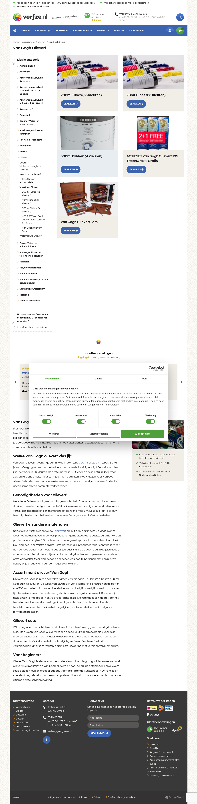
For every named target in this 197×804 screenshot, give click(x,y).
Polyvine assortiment (31, 268)
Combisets (25, 115)
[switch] (81, 421)
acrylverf (60, 531)
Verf (24, 30)
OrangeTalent (176, 797)
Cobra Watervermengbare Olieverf (30, 166)
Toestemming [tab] (52, 378)
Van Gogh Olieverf (34, 187)
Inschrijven (97, 733)
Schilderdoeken (28, 274)
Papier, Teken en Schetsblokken (28, 245)
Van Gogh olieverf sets (162, 776)
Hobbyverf (25, 146)
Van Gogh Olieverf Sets (32, 229)
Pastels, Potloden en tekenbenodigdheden (31, 254)
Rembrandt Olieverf (30, 174)
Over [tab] (144, 378)
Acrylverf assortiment (161, 752)
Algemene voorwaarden (62, 797)
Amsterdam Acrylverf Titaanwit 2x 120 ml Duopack (31, 90)
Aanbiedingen (27, 66)
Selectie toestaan (98, 433)
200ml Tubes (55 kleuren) (31, 193)
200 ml (96, 462)
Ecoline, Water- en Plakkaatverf (29, 123)
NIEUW (23, 152)
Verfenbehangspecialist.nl (122, 797)
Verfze (30, 17)
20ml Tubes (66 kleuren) (30, 202)
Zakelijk (119, 30)
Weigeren (54, 433)
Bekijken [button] (69, 104)
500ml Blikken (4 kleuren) (31, 210)
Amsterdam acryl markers (164, 768)
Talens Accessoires (30, 301)
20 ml (84, 462)
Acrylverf (25, 72)
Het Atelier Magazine (31, 140)
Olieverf (29, 157)
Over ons (135, 30)
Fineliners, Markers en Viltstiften (31, 132)
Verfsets (40, 30)
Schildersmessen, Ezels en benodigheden (34, 281)
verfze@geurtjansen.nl (60, 731)
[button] (46, 740)
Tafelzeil (24, 295)
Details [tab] (98, 378)
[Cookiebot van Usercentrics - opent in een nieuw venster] (150, 368)
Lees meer (28, 391)
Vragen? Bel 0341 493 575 (143, 17)
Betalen (20, 719)
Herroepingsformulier (27, 730)
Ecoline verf (156, 772)
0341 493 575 (55, 717)
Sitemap (98, 797)
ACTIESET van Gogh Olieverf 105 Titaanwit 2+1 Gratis (33, 219)
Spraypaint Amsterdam (32, 289)
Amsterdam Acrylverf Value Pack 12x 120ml (31, 102)
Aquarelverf (26, 109)
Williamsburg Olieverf (31, 236)
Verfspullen (81, 30)
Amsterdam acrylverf (161, 756)
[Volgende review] (181, 381)
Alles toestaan (142, 433)
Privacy (85, 797)
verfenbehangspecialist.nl (33, 327)
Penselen (25, 262)
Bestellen (21, 715)
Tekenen (59, 30)
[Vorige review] (15, 381)
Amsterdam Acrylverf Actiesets (31, 79)
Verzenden (22, 723)
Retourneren (23, 726)
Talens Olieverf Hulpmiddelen (27, 181)
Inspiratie (103, 30)
